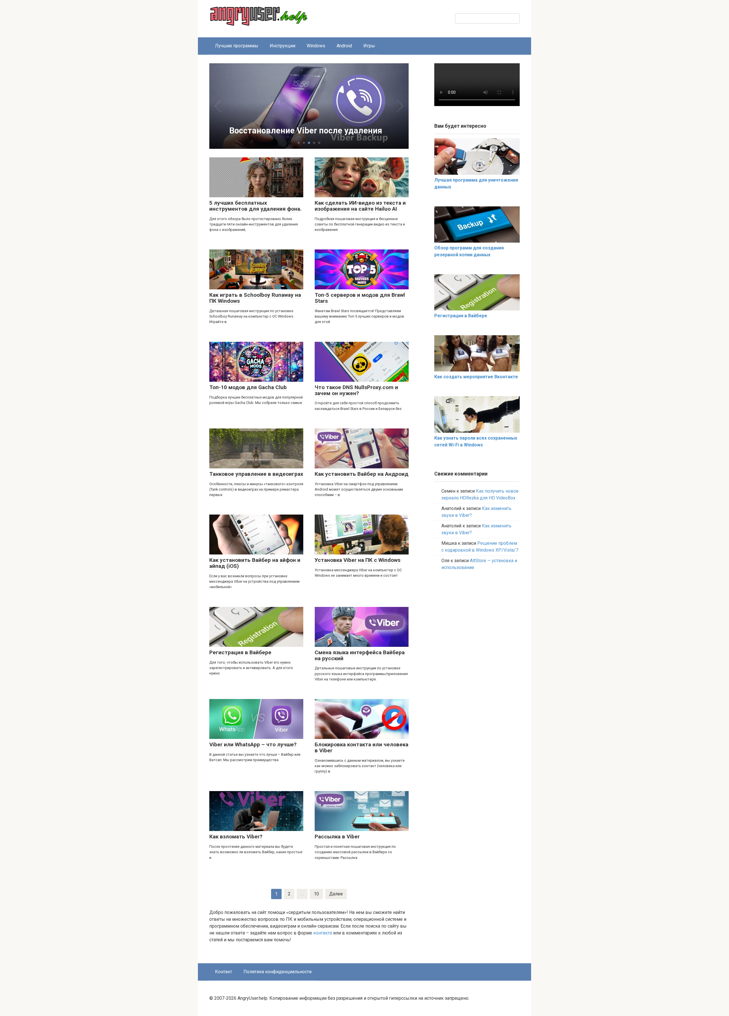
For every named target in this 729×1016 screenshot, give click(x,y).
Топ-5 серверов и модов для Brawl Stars (360, 298)
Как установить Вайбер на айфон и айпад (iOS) (254, 563)
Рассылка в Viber (337, 836)
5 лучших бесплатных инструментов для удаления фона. (255, 206)
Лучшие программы (236, 45)
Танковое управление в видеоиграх (256, 474)
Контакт (223, 971)
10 (316, 894)
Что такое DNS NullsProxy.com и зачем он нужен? (356, 390)
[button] (299, 143)
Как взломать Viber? (235, 836)
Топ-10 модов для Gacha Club (248, 387)
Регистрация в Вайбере (240, 652)
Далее (336, 894)
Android (344, 45)
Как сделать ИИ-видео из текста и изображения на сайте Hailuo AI (360, 206)
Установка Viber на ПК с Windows (357, 560)
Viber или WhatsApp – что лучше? (252, 744)
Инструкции (282, 45)
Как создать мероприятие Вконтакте (476, 376)
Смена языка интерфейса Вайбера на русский (360, 655)
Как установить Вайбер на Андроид (361, 474)
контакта (322, 933)
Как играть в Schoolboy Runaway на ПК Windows (255, 298)
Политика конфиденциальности (277, 971)
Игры (369, 45)
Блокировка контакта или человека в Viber (361, 747)
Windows (316, 45)
